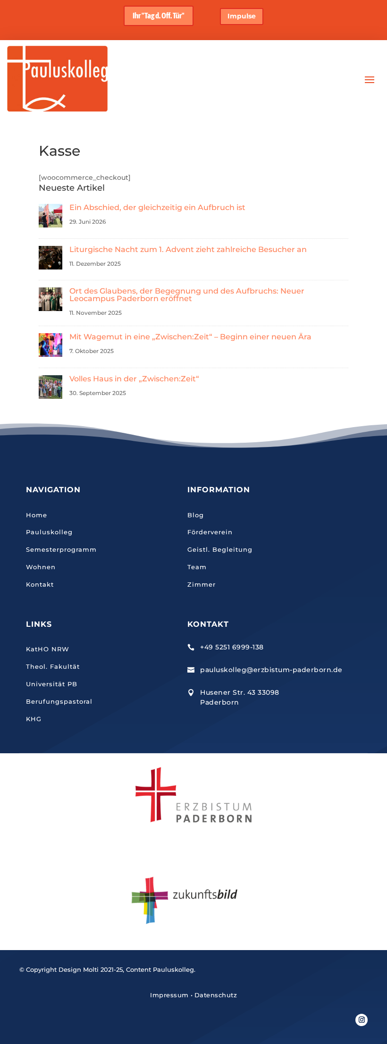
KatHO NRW (47, 649)
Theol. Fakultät (53, 666)
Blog (195, 515)
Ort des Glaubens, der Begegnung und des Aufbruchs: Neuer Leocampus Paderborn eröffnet (186, 294)
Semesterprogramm (61, 549)
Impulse (241, 16)
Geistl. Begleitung (219, 549)
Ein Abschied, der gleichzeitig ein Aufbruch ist (157, 207)
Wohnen (41, 567)
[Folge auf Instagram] (361, 1020)
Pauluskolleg (49, 532)
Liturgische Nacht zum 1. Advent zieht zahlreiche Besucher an (188, 249)
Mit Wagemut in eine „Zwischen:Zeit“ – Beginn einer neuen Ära (190, 336)
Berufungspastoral (59, 701)
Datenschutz (215, 995)
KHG (34, 719)
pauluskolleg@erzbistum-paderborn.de (271, 669)
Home (36, 515)
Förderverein (210, 532)
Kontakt (40, 584)
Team (197, 567)
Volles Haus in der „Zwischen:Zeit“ (134, 378)
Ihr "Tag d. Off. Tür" (159, 15)
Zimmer (201, 584)
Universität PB (51, 684)
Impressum (169, 995)
